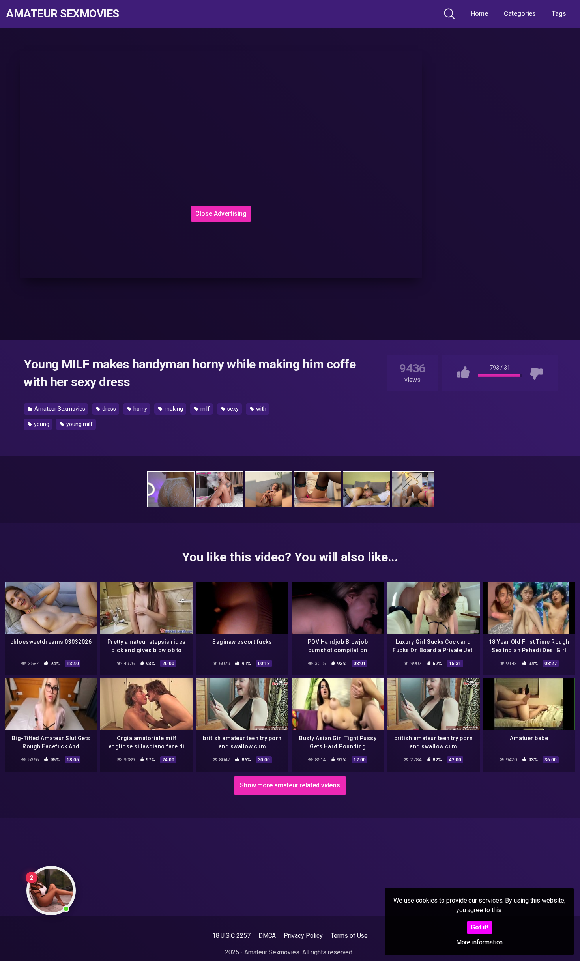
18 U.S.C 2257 (231, 935)
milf (204, 409)
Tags (559, 13)
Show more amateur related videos (290, 785)
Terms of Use (349, 935)
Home (479, 13)
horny (140, 409)
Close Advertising (221, 213)
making (173, 409)
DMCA (267, 935)
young (41, 424)
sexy (232, 409)
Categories (520, 13)
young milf (78, 424)
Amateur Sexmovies (62, 14)
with (261, 409)
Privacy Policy (303, 935)
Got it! (479, 927)
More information (479, 942)
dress (108, 409)
